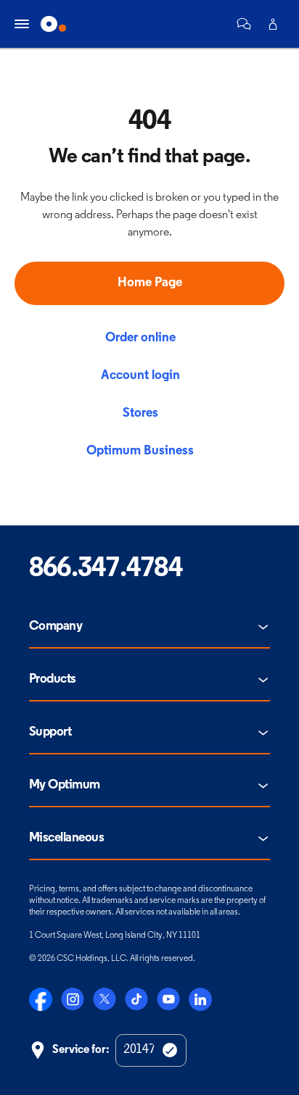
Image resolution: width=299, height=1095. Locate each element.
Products (52, 679)
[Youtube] (168, 999)
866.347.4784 (105, 569)
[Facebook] (40, 999)
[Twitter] (104, 999)
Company (55, 626)
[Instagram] (72, 999)
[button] (243, 24)
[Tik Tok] (136, 999)
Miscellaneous (66, 838)
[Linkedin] (200, 999)
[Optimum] (53, 24)
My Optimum (64, 785)
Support (50, 732)
